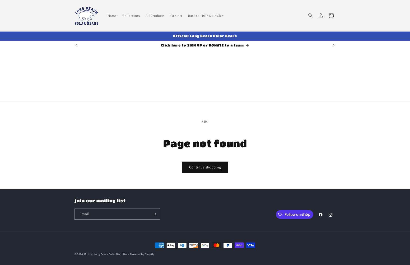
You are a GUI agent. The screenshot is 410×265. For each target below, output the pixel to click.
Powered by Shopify (142, 254)
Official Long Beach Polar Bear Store (106, 254)
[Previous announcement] (76, 45)
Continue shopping (205, 167)
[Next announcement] (334, 45)
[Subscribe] (154, 214)
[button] (310, 15)
